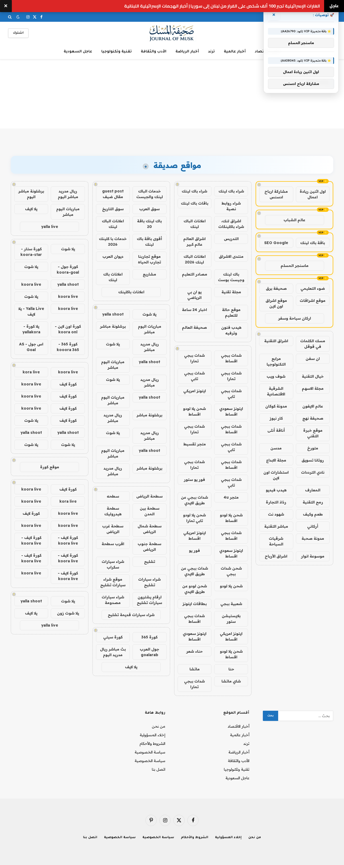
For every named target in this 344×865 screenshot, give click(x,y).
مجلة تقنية (231, 291)
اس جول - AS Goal (31, 347)
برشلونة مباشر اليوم (31, 194)
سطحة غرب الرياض (112, 529)
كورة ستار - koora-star (31, 251)
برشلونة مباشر (113, 326)
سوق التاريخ (113, 208)
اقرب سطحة (113, 543)
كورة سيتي (113, 637)
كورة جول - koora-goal (68, 269)
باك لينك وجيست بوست (231, 277)
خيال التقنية (313, 376)
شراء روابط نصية (231, 206)
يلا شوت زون (68, 613)
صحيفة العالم (194, 327)
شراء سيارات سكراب (113, 564)
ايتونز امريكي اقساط (194, 535)
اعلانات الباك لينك (195, 224)
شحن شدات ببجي (231, 571)
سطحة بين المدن (149, 511)
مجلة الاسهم (313, 388)
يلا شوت (149, 314)
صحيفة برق (276, 288)
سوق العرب (149, 208)
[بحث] (10, 17)
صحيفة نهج (312, 418)
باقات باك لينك (194, 203)
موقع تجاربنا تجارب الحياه (149, 259)
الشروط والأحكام (152, 743)
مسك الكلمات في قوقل (312, 343)
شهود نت (276, 514)
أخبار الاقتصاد (238, 726)
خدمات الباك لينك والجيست (149, 194)
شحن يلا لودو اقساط (194, 411)
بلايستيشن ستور (231, 618)
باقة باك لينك (312, 242)
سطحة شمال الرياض (150, 529)
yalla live (49, 226)
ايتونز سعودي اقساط (231, 411)
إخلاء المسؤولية (152, 734)
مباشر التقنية (276, 526)
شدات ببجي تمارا (194, 358)
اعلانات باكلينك (131, 291)
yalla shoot (113, 314)
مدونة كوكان (276, 406)
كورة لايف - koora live (68, 540)
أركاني (312, 526)
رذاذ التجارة (276, 502)
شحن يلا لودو (231, 586)
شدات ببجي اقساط (231, 358)
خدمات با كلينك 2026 (113, 241)
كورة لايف (68, 384)
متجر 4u (231, 497)
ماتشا (194, 669)
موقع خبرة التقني (312, 433)
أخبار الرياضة (187, 52)
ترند (211, 52)
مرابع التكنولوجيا (276, 361)
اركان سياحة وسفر (294, 318)
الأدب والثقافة (153, 52)
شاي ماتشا (231, 681)
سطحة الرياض (149, 496)
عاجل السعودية (78, 52)
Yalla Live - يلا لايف (31, 311)
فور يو (194, 550)
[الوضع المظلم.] (18, 17)
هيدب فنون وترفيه (231, 330)
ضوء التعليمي (312, 288)
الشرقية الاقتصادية (276, 391)
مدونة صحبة (313, 538)
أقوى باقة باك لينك (149, 241)
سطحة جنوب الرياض (149, 546)
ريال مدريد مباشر (149, 347)
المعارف (312, 490)
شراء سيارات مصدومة (113, 600)
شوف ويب (276, 376)
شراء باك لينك (231, 191)
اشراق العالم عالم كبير (194, 241)
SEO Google (276, 242)
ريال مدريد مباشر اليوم (68, 194)
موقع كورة (49, 466)
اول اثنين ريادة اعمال (313, 194)
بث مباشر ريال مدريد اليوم (113, 652)
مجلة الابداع (276, 460)
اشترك (18, 33)
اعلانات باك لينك (113, 277)
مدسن (276, 448)
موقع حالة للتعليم (231, 312)
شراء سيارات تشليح (149, 582)
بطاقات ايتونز (194, 603)
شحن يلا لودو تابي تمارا (194, 518)
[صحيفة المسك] (172, 33)
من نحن (158, 726)
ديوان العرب (112, 256)
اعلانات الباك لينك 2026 (195, 259)
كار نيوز (276, 418)
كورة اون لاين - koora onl (68, 329)
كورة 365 (149, 637)
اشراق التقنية (276, 340)
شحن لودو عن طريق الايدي (194, 589)
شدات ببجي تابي (194, 376)
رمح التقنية (313, 502)
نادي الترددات (312, 472)
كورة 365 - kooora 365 (68, 347)
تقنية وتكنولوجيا (116, 52)
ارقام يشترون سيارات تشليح (149, 600)
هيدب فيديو (276, 490)
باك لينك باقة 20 (149, 224)
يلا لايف (131, 666)
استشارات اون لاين (276, 475)
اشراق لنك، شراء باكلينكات (231, 224)
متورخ (312, 448)
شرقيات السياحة (276, 541)
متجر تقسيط (194, 444)
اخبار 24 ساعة (194, 309)
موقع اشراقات (312, 300)
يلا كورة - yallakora (31, 329)
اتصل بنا (158, 769)
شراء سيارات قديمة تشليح (131, 614)
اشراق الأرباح (276, 556)
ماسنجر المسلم (295, 265)
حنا (231, 669)
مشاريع (149, 274)
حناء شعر (194, 651)
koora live (31, 284)
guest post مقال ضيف (113, 194)
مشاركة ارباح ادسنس (276, 194)
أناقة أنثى (276, 430)
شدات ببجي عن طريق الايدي (194, 500)
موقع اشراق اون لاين (276, 303)
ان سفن (313, 358)
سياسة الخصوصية (150, 752)
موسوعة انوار (312, 556)
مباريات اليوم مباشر (149, 329)
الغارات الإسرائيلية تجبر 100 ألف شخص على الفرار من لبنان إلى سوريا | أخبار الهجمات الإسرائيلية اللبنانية (222, 6)
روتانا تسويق (313, 460)
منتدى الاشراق (231, 256)
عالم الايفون (312, 406)
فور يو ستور (194, 479)
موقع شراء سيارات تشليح (113, 582)
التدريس (231, 238)
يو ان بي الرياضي (194, 294)
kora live (31, 372)
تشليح (149, 561)
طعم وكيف (313, 514)
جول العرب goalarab (149, 652)
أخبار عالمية (235, 52)
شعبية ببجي (231, 603)
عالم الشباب (294, 219)
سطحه (113, 496)
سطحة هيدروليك (112, 511)
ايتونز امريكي (194, 390)
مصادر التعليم (194, 274)
